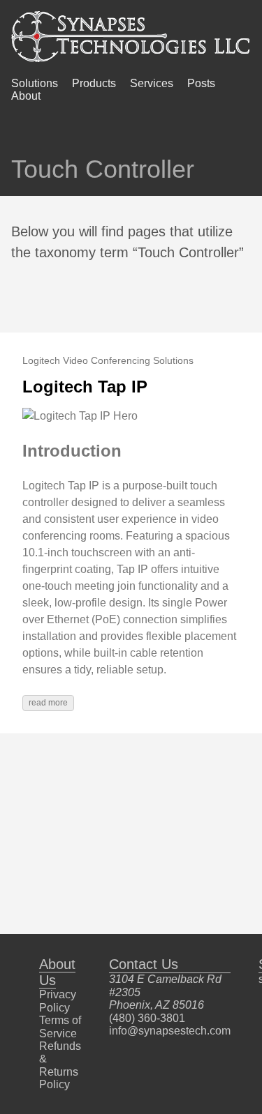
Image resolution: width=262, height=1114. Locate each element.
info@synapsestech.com (170, 1031)
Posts (201, 83)
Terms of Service (60, 1026)
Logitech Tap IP (84, 386)
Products (94, 83)
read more (48, 703)
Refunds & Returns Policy (60, 1065)
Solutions (34, 83)
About (26, 96)
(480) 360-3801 (147, 1018)
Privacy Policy (57, 1001)
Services (151, 83)
